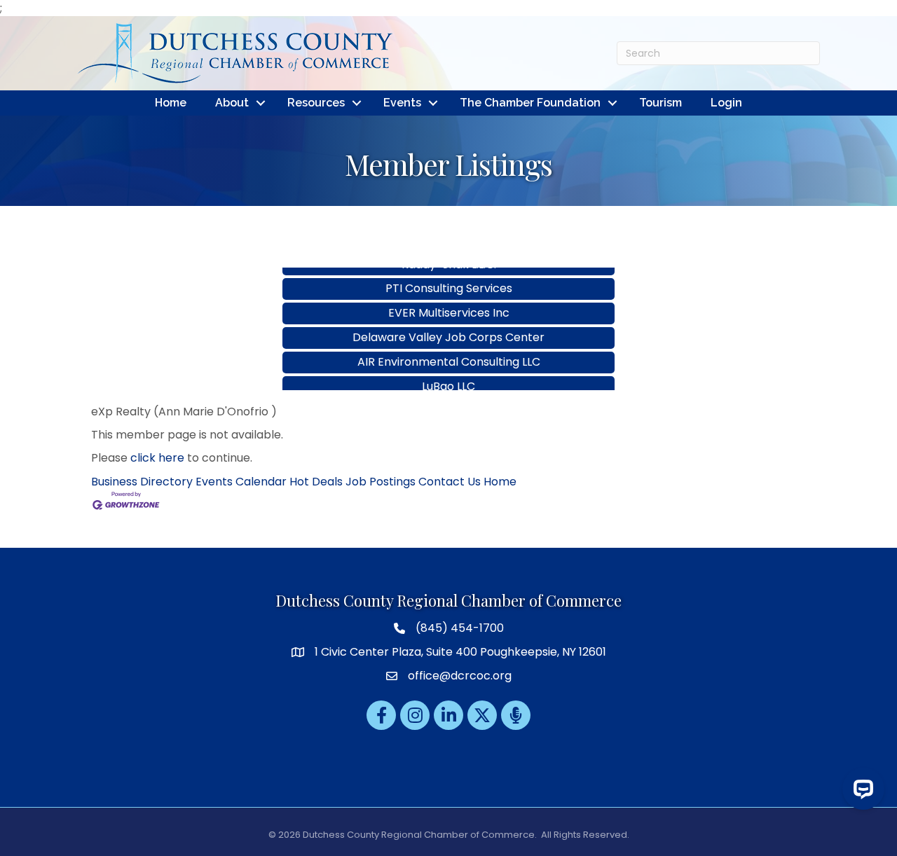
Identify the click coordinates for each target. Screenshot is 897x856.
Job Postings (380, 482)
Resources (316, 102)
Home (170, 102)
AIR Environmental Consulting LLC (448, 349)
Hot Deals (316, 482)
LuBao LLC (448, 374)
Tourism (660, 102)
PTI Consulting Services (448, 276)
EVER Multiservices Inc (448, 300)
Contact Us (449, 482)
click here (157, 458)
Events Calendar (241, 482)
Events (402, 102)
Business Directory (142, 482)
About (232, 102)
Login (726, 102)
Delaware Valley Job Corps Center (448, 325)
